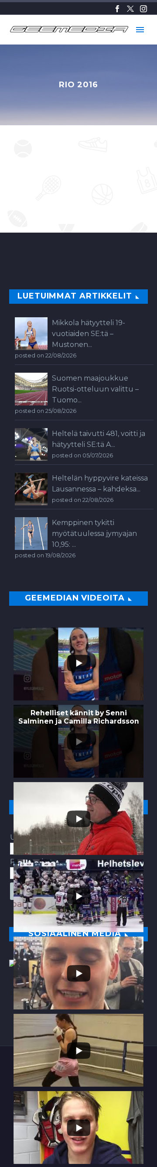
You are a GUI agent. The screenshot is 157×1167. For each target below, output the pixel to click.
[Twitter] (130, 8)
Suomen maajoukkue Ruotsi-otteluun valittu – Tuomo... (95, 389)
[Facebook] (117, 8)
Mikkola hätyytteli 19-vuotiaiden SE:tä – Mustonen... (88, 334)
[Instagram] (143, 8)
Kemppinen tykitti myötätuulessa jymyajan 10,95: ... (94, 533)
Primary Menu (140, 29)
